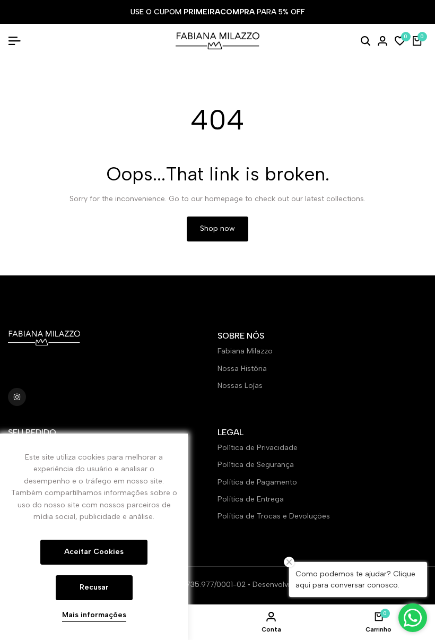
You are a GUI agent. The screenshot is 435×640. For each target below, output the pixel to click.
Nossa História (242, 368)
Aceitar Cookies (94, 551)
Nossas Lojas (240, 385)
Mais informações (94, 615)
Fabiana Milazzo (245, 351)
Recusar (94, 587)
